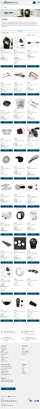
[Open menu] (1, 2)
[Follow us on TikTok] (11, 401)
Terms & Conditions (25, 351)
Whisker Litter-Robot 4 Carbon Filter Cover (33, 141)
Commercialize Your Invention (6, 374)
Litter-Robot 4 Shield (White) (18, 280)
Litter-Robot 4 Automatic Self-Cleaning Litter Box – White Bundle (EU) (19, 53)
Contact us (3, 359)
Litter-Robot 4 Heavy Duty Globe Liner (6, 141)
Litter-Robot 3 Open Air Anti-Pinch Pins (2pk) (6, 85)
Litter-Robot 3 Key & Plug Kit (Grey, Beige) (20, 312)
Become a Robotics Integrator (6, 366)
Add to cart (6, 66)
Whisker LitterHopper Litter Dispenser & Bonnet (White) (5, 225)
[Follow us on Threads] (15, 401)
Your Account (3, 347)
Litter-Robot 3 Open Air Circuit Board (7, 252)
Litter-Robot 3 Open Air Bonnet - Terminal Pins (32, 113)
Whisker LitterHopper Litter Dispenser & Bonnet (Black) (31, 197)
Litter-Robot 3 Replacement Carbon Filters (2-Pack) (33, 312)
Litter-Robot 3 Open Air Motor (19, 140)
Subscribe (8, 388)
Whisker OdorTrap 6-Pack (31, 224)
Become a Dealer (4, 369)
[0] (38, 2)
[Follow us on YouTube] (9, 401)
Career (23, 349)
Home (2, 7)
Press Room (24, 354)
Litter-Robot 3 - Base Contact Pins (32, 84)
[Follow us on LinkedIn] (13, 401)
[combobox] (26, 2)
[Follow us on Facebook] (1, 401)
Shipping (2, 351)
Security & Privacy (25, 352)
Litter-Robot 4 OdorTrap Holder (32, 280)
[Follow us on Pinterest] (7, 401)
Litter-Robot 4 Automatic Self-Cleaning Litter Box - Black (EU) (32, 253)
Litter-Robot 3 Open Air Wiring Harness (32, 169)
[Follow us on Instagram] (5, 401)
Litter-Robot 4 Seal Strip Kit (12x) (6, 196)
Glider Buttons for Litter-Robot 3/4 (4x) (19, 253)
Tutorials (23, 371)
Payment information (4, 357)
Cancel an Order (4, 354)
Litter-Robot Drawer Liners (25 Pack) (20, 112)
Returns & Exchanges (5, 352)
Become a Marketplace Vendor (6, 368)
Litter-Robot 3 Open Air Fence (5, 311)
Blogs (23, 368)
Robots (23, 369)
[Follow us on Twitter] (3, 401)
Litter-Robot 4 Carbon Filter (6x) (19, 168)
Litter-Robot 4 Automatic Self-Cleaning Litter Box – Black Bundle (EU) (6, 53)
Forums (23, 366)
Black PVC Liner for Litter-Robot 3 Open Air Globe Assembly (6, 113)
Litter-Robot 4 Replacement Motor (19, 196)
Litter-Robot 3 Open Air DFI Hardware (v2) (18, 85)
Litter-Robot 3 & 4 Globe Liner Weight (5, 169)
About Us (23, 347)
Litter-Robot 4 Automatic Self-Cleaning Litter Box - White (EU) (6, 281)
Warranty (2, 356)
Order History (3, 349)
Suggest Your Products (5, 371)
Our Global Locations (4, 396)
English (14, 396)
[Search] (34, 3)
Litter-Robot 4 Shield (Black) (18, 224)
